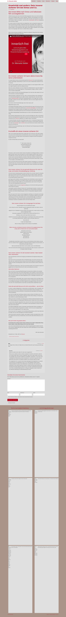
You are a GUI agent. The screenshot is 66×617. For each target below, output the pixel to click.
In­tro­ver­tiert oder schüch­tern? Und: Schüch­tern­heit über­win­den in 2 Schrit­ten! (21, 547)
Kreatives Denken (17, 336)
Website (34, 392)
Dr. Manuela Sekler (12, 1)
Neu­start (17, 118)
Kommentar (9, 378)
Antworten (43, 343)
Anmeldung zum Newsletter (11, 402)
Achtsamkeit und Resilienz (12, 336)
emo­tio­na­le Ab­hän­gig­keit (31, 107)
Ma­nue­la (23, 334)
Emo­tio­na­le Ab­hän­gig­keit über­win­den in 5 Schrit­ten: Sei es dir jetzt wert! (48, 411)
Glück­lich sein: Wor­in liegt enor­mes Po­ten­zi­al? (19, 478)
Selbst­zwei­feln (31, 20)
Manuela (10, 350)
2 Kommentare (12, 9)
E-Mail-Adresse (22, 392)
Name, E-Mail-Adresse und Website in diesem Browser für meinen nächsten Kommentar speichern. (20, 396)
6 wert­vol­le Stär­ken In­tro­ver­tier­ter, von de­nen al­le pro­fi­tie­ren (48, 478)
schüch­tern (23, 122)
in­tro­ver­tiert (16, 122)
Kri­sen (37, 20)
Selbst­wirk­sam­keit (15, 98)
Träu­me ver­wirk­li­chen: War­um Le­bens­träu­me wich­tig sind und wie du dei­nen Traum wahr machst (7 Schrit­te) (21, 411)
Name (8, 392)
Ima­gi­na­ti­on (23, 185)
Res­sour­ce (31, 80)
